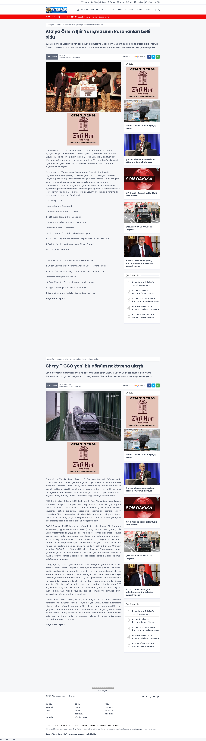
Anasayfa (50, 25)
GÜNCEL (84, 9)
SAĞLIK (148, 9)
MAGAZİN (122, 9)
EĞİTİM (131, 9)
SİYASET (104, 9)
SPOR (112, 9)
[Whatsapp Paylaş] (158, 57)
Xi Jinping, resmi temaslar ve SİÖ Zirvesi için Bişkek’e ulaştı (94, 16)
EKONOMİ (94, 9)
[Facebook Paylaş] (149, 57)
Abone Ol (126, 57)
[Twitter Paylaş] (153, 57)
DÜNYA (139, 9)
